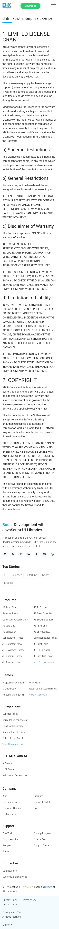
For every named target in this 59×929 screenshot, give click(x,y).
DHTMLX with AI (14, 756)
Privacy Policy (10, 900)
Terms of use (29, 900)
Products (9, 600)
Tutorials (8, 582)
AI (5, 575)
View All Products (43, 662)
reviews (48, 887)
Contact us (10, 863)
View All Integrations (12, 744)
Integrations (11, 706)
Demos (7, 675)
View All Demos (37, 694)
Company (9, 788)
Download (30, 5)
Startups (32, 575)
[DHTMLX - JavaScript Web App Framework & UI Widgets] (6, 5)
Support (8, 826)
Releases (16, 575)
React (45, 575)
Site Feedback (10, 904)
